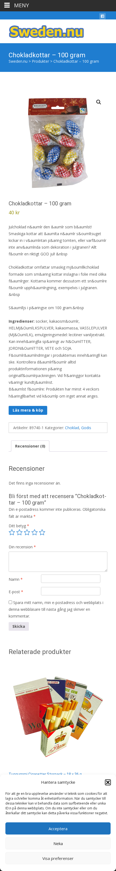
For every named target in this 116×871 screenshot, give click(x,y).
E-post (16, 591)
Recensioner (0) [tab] (30, 446)
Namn (16, 579)
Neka (58, 843)
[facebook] (102, 17)
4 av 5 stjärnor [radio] (34, 532)
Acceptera (58, 828)
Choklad (72, 427)
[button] (108, 782)
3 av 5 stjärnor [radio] (27, 532)
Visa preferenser (58, 858)
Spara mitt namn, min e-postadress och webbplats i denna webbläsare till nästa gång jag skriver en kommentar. (56, 609)
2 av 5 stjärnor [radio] (19, 532)
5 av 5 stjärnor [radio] (42, 532)
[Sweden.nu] (42, 30)
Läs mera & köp (28, 410)
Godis (86, 427)
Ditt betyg (19, 525)
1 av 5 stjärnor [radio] (12, 532)
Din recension (22, 546)
